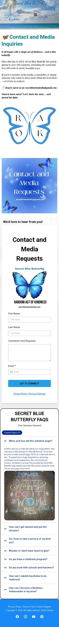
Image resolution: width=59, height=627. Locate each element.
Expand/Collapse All (12, 433)
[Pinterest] (42, 617)
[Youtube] (34, 617)
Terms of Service (36, 393)
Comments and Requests (22, 340)
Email (12, 366)
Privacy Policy (20, 393)
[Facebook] (17, 617)
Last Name (14, 327)
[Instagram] (25, 617)
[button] (35, 14)
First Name (14, 313)
